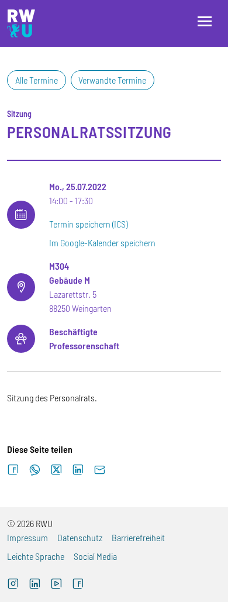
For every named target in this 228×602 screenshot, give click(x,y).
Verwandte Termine (112, 79)
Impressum (27, 537)
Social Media (95, 556)
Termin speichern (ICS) (88, 223)
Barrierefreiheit (138, 537)
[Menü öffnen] (204, 21)
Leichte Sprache (35, 556)
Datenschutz (79, 537)
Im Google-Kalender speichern (102, 242)
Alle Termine (36, 79)
